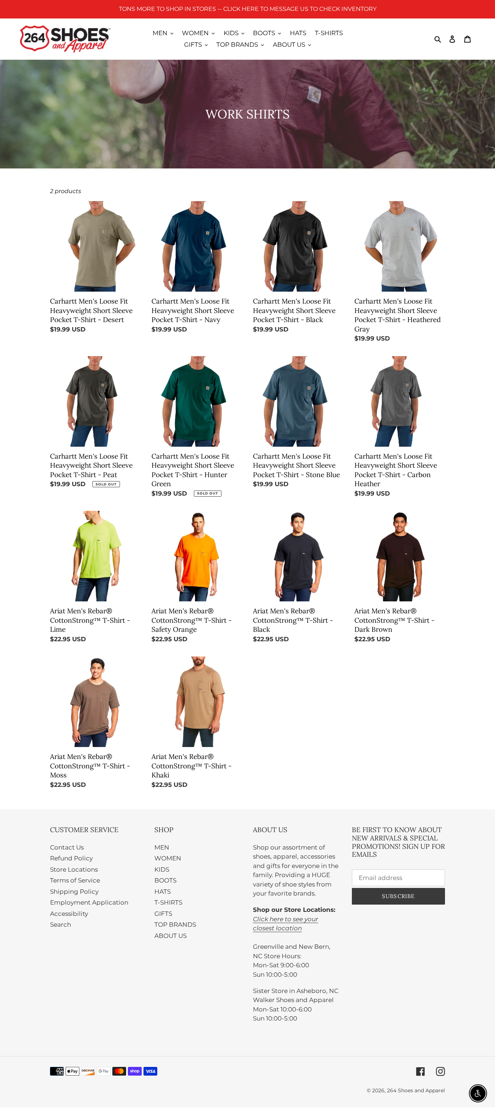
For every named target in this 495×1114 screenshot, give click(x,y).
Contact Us (67, 847)
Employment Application (89, 902)
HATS (162, 891)
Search (60, 924)
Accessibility (69, 913)
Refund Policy (71, 858)
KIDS (161, 869)
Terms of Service (75, 880)
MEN (161, 847)
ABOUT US (170, 935)
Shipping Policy (74, 891)
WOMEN (167, 858)
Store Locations (74, 869)
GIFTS (163, 913)
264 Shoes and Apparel (416, 1090)
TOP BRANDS (175, 924)
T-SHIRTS (168, 902)
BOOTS (165, 880)
